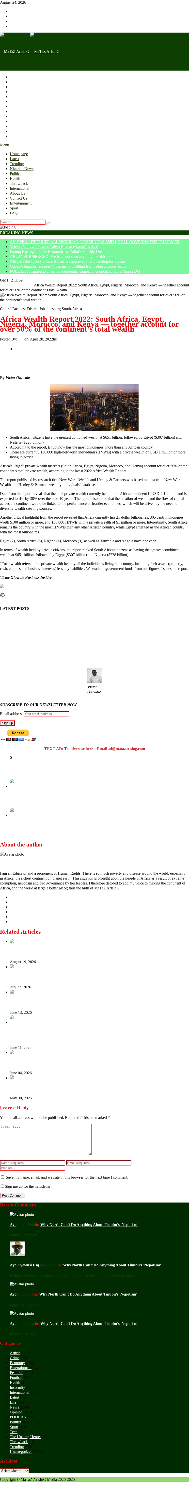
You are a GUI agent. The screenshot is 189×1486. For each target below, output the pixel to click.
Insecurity (17, 1387)
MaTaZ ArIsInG (19, 595)
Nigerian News (21, 92)
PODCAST (19, 1417)
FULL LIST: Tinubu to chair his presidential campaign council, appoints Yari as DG (75, 271)
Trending (17, 87)
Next (13, 820)
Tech (13, 1432)
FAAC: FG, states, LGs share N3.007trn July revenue (54, 951)
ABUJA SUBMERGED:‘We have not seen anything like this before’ (64, 256)
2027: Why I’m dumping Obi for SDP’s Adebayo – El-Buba (59, 1062)
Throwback (19, 106)
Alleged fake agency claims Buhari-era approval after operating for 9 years (68, 261)
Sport (14, 131)
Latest (14, 82)
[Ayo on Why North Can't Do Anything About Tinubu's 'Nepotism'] (22, 1214)
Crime (14, 1358)
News (14, 1407)
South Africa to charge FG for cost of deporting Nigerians (58, 1002)
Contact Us (18, 121)
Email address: (12, 714)
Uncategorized (69, 339)
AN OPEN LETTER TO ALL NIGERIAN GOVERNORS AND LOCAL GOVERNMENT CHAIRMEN (95, 242)
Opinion (16, 1412)
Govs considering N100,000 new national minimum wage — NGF (64, 1088)
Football (16, 1377)
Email (12, 344)
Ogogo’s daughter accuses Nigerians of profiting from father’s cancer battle (68, 266)
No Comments (92, 339)
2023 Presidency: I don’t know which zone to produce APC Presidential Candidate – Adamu (95, 832)
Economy (17, 1363)
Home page (19, 77)
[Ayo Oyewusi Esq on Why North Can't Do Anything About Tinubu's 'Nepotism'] (17, 1255)
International (19, 111)
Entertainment (21, 126)
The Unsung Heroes (25, 1437)
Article (15, 1353)
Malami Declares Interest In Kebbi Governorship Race (64, 800)
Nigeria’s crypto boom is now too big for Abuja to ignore (57, 977)
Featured (16, 1373)
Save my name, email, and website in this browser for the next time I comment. (67, 1177)
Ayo (21, 339)
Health (15, 101)
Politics (15, 96)
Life (13, 1402)
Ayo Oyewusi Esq (24, 1265)
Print (3, 344)
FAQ (14, 136)
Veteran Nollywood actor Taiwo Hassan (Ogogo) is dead (54, 247)
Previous (16, 791)
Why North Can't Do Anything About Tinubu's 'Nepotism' (89, 1225)
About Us (17, 116)
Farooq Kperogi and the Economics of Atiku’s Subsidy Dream (58, 251)
